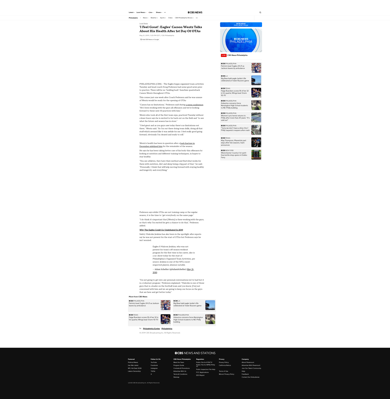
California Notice (225, 365)
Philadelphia (133, 18)
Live (150, 12)
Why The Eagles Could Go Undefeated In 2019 (161, 230)
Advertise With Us (179, 371)
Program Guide (178, 365)
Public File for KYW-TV (204, 362)
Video (170, 18)
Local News (140, 12)
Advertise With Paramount (251, 365)
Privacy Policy (224, 362)
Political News (133, 362)
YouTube (154, 362)
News (145, 18)
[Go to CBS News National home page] (195, 12)
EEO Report (200, 375)
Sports (162, 18)
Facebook (154, 365)
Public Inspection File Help (205, 369)
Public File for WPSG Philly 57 (205, 365)
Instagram (154, 368)
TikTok (153, 371)
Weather (154, 18)
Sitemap (176, 377)
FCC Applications (202, 372)
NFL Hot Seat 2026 (134, 368)
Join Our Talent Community (251, 368)
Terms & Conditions (180, 374)
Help (243, 371)
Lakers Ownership (134, 371)
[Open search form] (260, 12)
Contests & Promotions (181, 368)
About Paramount (248, 362)
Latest (131, 12)
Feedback (245, 374)
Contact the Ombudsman (250, 377)
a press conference (194, 104)
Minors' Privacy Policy (226, 374)
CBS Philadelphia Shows (184, 18)
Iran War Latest (133, 365)
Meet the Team (178, 362)
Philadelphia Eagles (151, 328)
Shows (158, 12)
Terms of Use (223, 371)
